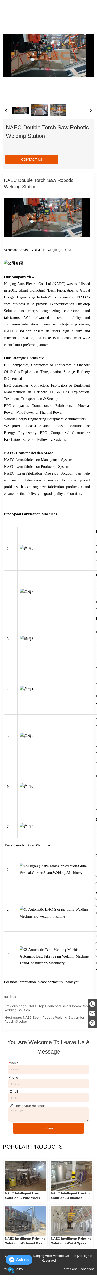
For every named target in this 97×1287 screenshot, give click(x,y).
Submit (48, 1128)
